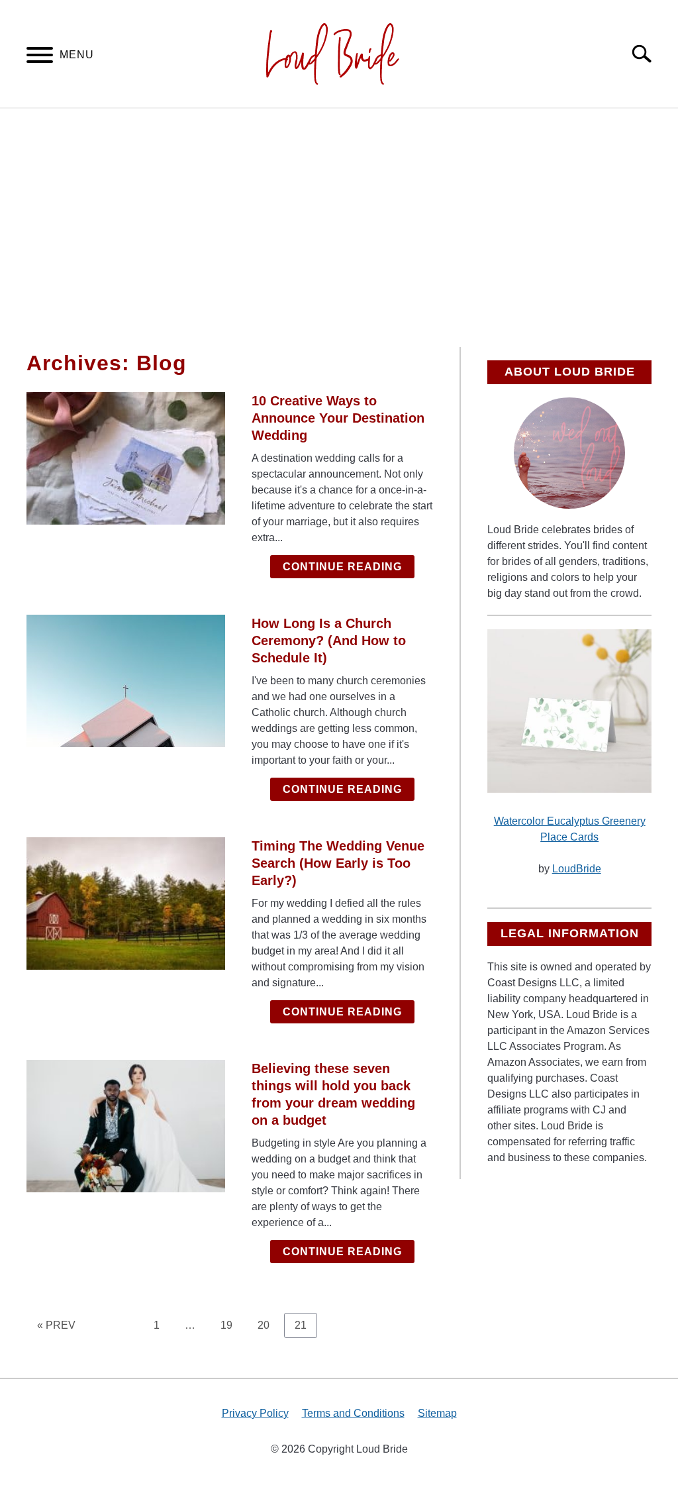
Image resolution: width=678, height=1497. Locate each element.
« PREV (56, 1325)
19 (231, 1325)
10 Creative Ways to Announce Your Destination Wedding (338, 417)
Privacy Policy (255, 1413)
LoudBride (576, 868)
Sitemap (437, 1413)
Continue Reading (342, 566)
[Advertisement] (339, 228)
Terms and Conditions (353, 1413)
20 (268, 1325)
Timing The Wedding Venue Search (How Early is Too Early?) (338, 863)
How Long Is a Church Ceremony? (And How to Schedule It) (329, 640)
